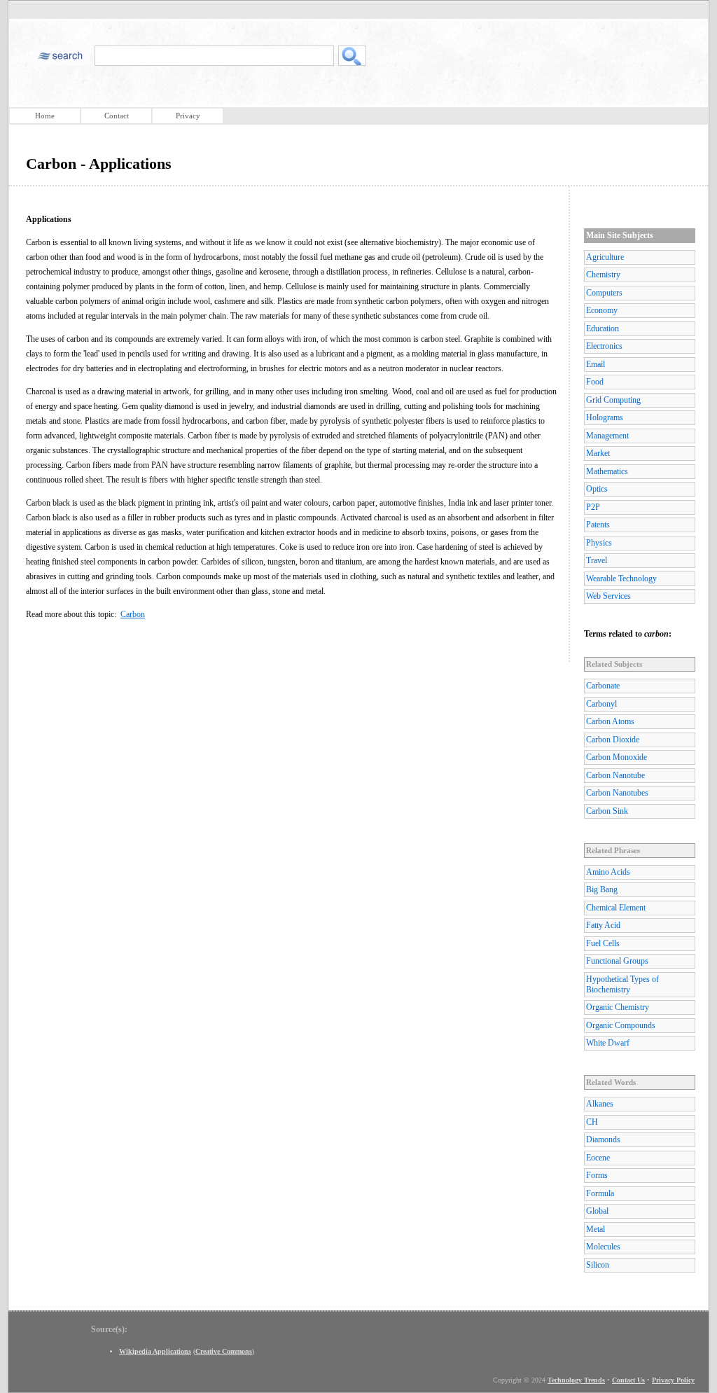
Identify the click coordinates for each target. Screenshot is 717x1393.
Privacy (188, 115)
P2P (593, 507)
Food (595, 382)
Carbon (132, 614)
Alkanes (599, 1104)
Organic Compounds (620, 1025)
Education (602, 328)
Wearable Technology (621, 578)
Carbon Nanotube (615, 775)
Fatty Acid (603, 925)
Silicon (597, 1265)
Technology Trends (576, 1380)
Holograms (604, 417)
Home (45, 115)
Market (598, 453)
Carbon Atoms (610, 721)
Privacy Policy (673, 1380)
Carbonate (603, 686)
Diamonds (603, 1139)
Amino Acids (608, 872)
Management (607, 436)
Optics (597, 489)
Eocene (598, 1158)
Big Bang (602, 889)
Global (597, 1211)
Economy (602, 310)
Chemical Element (616, 908)
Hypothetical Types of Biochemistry (622, 984)
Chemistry (603, 274)
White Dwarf (607, 1043)
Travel (596, 560)
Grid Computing (613, 400)
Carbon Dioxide (612, 739)
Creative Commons (223, 1351)
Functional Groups (617, 961)
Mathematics (607, 471)
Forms (597, 1175)
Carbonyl (601, 704)
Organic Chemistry (617, 1007)
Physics (599, 543)
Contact (116, 115)
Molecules (603, 1247)
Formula (600, 1193)
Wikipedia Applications (155, 1351)
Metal (595, 1229)
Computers (604, 293)
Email (595, 364)
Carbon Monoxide (616, 757)
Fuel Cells (603, 943)
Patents (598, 524)
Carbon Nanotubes (617, 793)
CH (592, 1122)
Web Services (608, 596)
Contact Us (628, 1380)
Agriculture (605, 257)
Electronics (604, 346)
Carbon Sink (607, 811)
